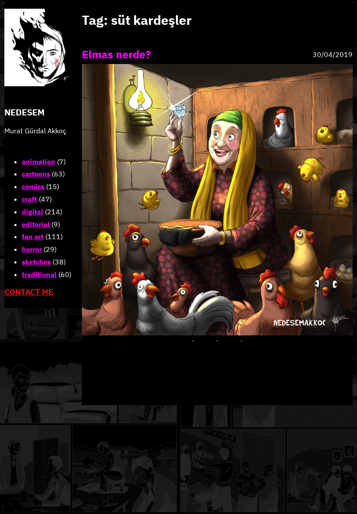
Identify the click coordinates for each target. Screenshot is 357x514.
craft (29, 199)
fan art (33, 236)
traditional (39, 274)
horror (32, 249)
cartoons (36, 173)
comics (33, 186)
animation (38, 161)
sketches (36, 261)
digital (32, 211)
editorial (36, 224)
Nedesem (24, 112)
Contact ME (28, 292)
